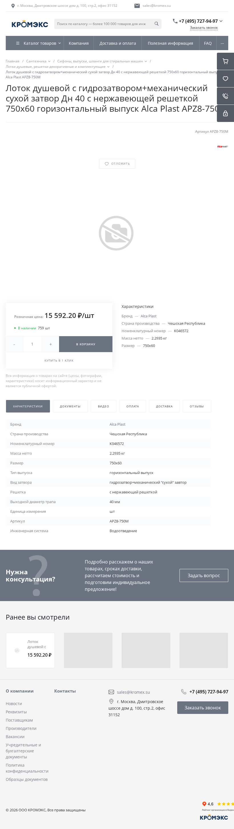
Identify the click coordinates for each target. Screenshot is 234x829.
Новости (14, 703)
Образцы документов (27, 779)
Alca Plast (149, 315)
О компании (20, 691)
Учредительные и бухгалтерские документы (23, 750)
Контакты (65, 691)
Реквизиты (16, 711)
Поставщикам (19, 720)
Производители (21, 728)
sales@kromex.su (157, 5)
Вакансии (15, 736)
